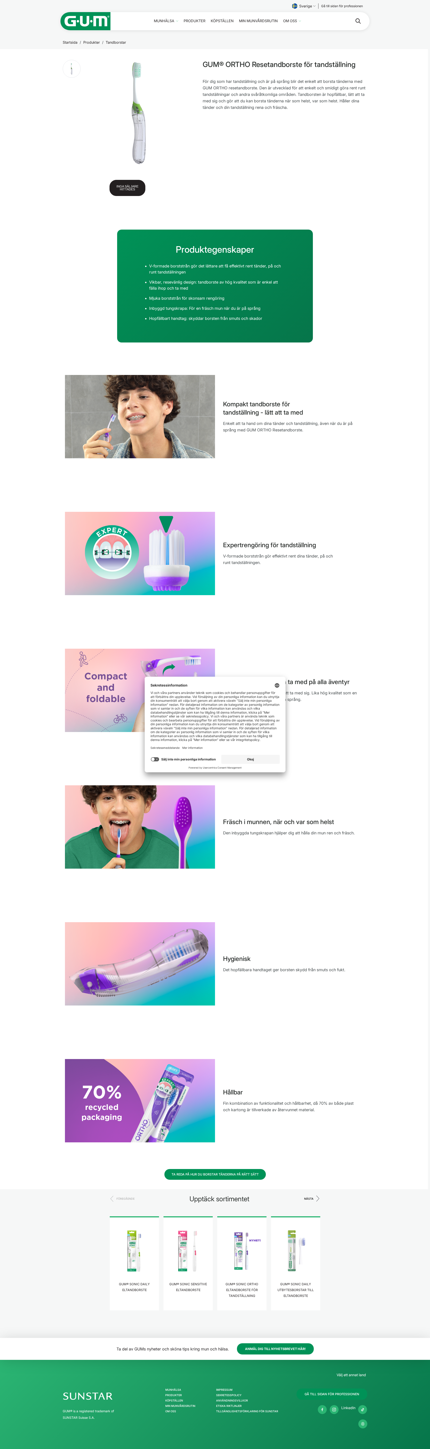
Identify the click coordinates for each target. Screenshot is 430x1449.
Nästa (309, 1198)
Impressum (224, 1390)
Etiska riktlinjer (229, 1406)
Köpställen (222, 21)
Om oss (290, 21)
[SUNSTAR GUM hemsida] (85, 21)
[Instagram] (334, 1409)
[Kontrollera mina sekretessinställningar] (362, 1423)
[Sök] (354, 21)
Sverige (305, 6)
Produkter (194, 21)
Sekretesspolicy (228, 1395)
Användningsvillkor (232, 1400)
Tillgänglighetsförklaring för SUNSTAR (247, 1411)
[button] (72, 69)
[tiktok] (362, 1409)
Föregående (125, 1198)
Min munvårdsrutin (258, 21)
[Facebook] (322, 1409)
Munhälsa (164, 21)
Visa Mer (134, 1304)
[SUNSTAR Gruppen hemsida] (101, 1396)
